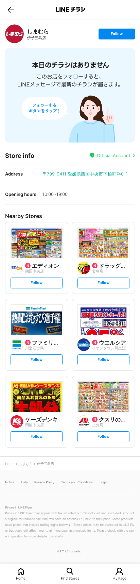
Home (20, 578)
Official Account (113, 155)
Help (24, 482)
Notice (9, 482)
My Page (119, 578)
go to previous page (11, 9)
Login (103, 482)
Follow (116, 35)
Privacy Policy (44, 482)
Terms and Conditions (77, 482)
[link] (14, 33)
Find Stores (70, 578)
